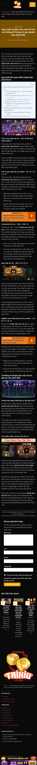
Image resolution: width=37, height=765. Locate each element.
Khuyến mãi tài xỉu (8, 720)
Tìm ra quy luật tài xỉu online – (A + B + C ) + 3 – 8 (20, 96)
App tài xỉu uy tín (7, 718)
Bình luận (8, 533)
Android (13, 725)
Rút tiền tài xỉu (7, 713)
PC (18, 725)
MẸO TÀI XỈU (18, 27)
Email (6, 557)
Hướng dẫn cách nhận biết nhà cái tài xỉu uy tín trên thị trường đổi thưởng (18, 611)
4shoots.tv (6, 685)
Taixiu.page (5, 12)
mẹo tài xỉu (29, 283)
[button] (2, 4)
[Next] (35, 619)
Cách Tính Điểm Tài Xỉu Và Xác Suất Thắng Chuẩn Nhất (30, 610)
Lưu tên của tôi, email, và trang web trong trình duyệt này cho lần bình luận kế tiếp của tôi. (18, 578)
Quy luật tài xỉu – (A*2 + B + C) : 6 (17, 101)
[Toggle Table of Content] (31, 84)
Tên (5, 549)
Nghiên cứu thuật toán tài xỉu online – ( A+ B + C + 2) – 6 (20, 104)
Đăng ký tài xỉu (7, 708)
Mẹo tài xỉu (6, 723)
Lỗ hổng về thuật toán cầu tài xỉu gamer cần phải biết (18, 109)
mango (26, 40)
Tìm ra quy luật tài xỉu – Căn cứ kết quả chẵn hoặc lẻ (19, 92)
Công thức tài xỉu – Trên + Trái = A (18, 99)
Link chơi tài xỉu (7, 715)
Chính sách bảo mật (8, 699)
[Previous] (2, 619)
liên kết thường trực (18, 514)
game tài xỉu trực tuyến (24, 465)
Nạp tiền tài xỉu (7, 710)
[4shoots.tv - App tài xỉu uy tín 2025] (17, 4)
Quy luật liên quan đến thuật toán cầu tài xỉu (18, 88)
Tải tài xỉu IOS (6, 725)
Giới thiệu (5, 696)
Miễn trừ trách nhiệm (9, 701)
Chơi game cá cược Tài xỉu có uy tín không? (6, 609)
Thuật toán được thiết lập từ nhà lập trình (19, 113)
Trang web (7, 566)
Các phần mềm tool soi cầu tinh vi (18, 116)
